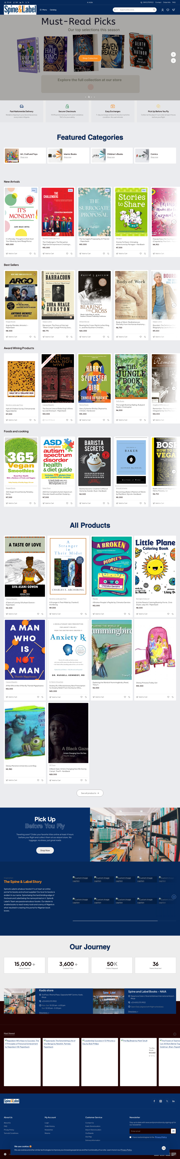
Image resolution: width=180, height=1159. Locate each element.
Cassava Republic (48, 405)
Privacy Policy (126, 1150)
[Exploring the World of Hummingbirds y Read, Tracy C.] (112, 650)
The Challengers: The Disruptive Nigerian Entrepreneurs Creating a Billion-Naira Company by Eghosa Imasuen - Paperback (56, 243)
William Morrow (84, 321)
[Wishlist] (168, 10)
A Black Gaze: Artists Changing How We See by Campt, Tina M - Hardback (68, 770)
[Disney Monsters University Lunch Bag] (25, 733)
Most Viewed (9, 1033)
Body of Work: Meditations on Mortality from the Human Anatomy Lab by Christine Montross (130, 323)
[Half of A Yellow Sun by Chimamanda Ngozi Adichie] (21, 378)
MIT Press (52, 765)
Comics (154, 154)
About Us (8, 1117)
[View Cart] (173, 9)
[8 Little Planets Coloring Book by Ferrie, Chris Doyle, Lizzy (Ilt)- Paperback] (155, 567)
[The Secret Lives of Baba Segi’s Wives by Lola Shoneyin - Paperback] (58, 378)
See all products (88, 793)
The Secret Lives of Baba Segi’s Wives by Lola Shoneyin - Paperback (58, 409)
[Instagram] (160, 1101)
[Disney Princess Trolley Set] (155, 650)
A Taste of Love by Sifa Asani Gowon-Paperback (20, 603)
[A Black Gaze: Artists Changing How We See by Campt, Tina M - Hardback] (68, 733)
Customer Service (93, 1117)
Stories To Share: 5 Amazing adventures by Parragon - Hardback (130, 243)
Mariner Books (84, 405)
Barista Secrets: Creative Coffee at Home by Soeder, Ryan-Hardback (93, 490)
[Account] (162, 10)
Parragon (119, 238)
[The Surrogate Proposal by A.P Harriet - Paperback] (94, 212)
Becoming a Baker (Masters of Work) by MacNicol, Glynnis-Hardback (131, 493)
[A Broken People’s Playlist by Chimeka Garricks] (112, 567)
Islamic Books (70, 154)
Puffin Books (120, 401)
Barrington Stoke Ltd (142, 599)
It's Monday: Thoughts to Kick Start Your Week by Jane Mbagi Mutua (20, 240)
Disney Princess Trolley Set (146, 683)
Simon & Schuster (121, 488)
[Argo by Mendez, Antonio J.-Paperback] (21, 295)
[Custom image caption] (82, 879)
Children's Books (115, 154)
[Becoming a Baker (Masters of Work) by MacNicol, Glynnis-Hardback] (131, 462)
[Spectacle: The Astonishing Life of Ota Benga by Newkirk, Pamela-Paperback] (61, 1056)
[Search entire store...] (154, 9)
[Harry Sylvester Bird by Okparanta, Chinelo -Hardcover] (94, 378)
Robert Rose (47, 488)
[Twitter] (167, 1101)
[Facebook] (154, 1101)
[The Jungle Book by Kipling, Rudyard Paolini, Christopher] (131, 376)
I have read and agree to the (149, 1137)
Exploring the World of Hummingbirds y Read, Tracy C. (111, 683)
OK (163, 1148)
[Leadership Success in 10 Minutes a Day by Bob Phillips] (99, 1056)
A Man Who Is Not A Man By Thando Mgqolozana (24, 685)
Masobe (95, 599)
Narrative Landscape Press (51, 238)
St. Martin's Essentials (56, 682)
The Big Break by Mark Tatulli (152, 1049)
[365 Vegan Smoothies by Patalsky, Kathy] (21, 462)
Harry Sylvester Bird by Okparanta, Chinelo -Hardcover (93, 409)
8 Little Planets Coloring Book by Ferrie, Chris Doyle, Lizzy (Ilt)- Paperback (154, 603)
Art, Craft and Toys (28, 154)
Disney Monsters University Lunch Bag (21, 766)
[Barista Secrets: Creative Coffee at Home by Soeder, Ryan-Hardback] (94, 462)
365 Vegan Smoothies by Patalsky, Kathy (19, 493)
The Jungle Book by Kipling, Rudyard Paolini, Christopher (130, 406)
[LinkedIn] (173, 1101)
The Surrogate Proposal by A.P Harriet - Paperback (94, 240)
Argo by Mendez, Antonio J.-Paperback (17, 326)
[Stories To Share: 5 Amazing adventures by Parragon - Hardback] (131, 212)
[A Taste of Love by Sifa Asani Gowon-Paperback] (25, 567)
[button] (173, 60)
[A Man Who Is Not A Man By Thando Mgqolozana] (25, 650)
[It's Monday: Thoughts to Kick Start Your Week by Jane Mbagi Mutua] (21, 212)
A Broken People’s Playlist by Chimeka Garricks (111, 602)
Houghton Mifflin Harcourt (161, 405)
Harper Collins (47, 321)
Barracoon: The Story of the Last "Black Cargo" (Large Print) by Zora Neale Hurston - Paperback (56, 326)
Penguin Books (10, 321)
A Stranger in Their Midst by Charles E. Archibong (64, 603)
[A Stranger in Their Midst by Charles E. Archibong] (68, 567)
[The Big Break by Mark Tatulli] (134, 1052)
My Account (50, 1117)
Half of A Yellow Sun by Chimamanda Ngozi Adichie (20, 409)
